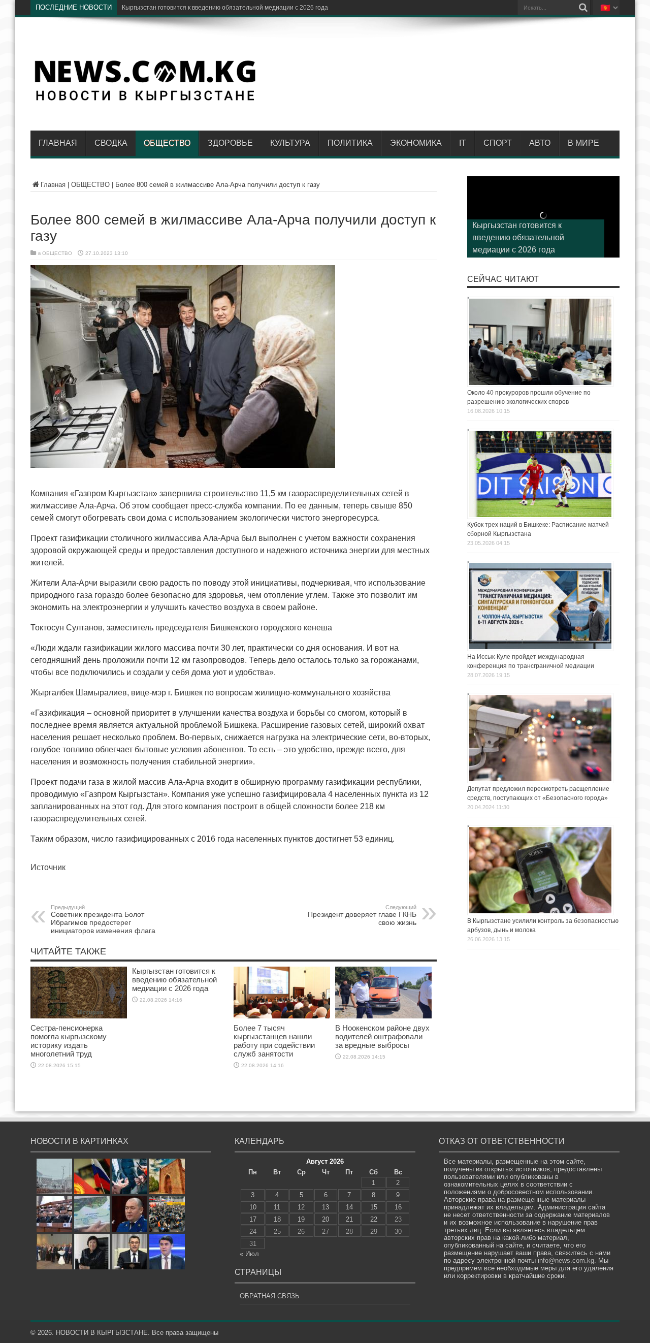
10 (252, 1207)
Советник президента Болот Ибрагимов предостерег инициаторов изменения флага (103, 919)
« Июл (249, 1254)
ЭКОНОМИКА (416, 143)
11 (277, 1207)
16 (398, 1207)
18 (277, 1219)
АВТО (539, 143)
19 (301, 1219)
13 (325, 1207)
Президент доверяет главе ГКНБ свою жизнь (362, 915)
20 (325, 1219)
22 (373, 1219)
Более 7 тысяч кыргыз (154, 7)
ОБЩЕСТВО (167, 143)
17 (252, 1219)
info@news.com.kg (566, 1260)
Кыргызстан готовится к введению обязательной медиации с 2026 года (174, 980)
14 (349, 1207)
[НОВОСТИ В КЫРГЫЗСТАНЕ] (144, 100)
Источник (48, 867)
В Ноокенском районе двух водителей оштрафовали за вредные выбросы (382, 1036)
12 (301, 1207)
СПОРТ (497, 143)
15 (373, 1207)
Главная (58, 143)
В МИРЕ (583, 143)
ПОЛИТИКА (350, 143)
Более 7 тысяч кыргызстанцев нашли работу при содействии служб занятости (274, 1041)
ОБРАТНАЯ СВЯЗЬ (270, 1296)
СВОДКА (110, 143)
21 (349, 1219)
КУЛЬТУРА (290, 143)
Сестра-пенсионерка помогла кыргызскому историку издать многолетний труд (68, 1041)
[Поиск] (583, 7)
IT (462, 143)
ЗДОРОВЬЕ (230, 143)
